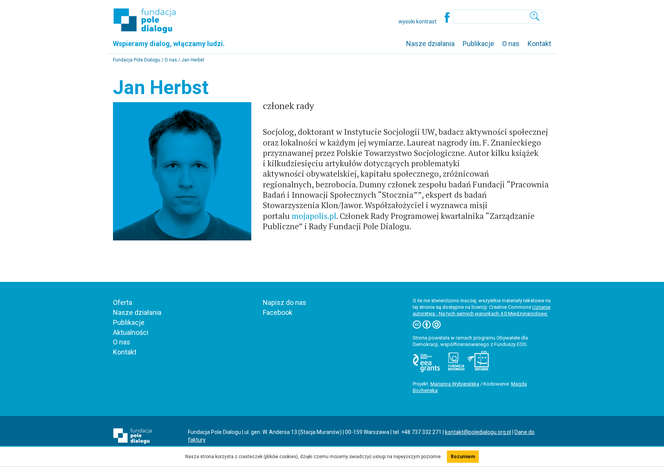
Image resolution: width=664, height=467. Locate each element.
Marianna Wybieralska (454, 384)
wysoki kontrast (417, 21)
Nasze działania (430, 44)
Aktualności (130, 332)
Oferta (122, 302)
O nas (511, 44)
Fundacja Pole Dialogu (137, 60)
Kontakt (539, 44)
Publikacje (478, 44)
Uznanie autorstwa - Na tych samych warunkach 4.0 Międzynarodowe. (481, 310)
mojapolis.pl (314, 215)
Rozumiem (463, 456)
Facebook (277, 312)
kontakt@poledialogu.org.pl (478, 432)
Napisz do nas (284, 302)
